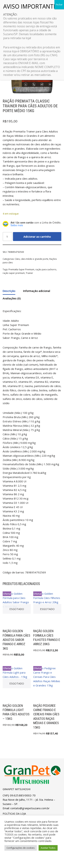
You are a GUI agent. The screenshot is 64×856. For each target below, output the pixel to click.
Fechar (59, 4)
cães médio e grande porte (34, 258)
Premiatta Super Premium (21, 269)
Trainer (29, 273)
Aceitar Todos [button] (48, 847)
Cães (17, 258)
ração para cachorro (45, 269)
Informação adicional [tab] (36, 291)
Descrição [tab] (9, 291)
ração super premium (14, 273)
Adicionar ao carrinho (37, 236)
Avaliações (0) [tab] (12, 298)
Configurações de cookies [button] (21, 847)
